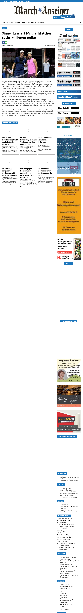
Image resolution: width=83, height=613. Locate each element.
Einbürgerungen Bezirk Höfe (68, 566)
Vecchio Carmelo (65, 559)
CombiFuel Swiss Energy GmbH (69, 561)
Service (23, 22)
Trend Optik (63, 597)
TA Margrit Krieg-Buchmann (65, 527)
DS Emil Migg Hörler (63, 531)
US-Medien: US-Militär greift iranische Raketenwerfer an (66, 144)
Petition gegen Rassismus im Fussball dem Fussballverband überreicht (27, 173)
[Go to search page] (80, 22)
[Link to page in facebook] (3, 42)
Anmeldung (40, 22)
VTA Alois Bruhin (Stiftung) (65, 537)
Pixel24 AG (63, 563)
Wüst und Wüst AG (65, 601)
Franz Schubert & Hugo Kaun (69, 506)
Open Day (63, 508)
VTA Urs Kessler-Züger (64, 520)
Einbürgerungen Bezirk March (69, 575)
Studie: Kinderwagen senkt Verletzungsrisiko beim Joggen (28, 140)
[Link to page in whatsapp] (6, 42)
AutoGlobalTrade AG (66, 564)
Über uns (33, 22)
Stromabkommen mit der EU (68, 512)
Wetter (5, 1)
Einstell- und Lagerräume (67, 479)
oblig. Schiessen (65, 573)
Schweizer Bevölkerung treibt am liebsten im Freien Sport (10, 140)
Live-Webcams (13, 1)
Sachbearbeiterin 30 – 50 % (68, 492)
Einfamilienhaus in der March (69, 481)
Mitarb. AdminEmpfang (67, 495)
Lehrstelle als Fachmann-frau (68, 497)
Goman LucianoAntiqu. (67, 599)
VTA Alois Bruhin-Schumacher (66, 543)
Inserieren (17, 22)
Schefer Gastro (64, 584)
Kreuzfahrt (63, 593)
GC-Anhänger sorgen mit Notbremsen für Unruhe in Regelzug (10, 171)
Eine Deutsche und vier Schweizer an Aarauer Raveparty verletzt (68, 157)
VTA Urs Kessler (62, 522)
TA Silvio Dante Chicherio (64, 518)
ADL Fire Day (64, 595)
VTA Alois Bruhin (62, 529)
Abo (12, 22)
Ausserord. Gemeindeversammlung (67, 569)
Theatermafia (64, 505)
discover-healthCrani (66, 586)
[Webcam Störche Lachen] (69, 463)
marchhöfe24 (64, 590)
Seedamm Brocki (65, 588)
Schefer (62, 606)
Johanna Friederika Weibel (68, 557)
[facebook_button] (80, 1)
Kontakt (28, 1)
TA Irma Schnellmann (63, 545)
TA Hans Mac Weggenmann (65, 547)
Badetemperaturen (66, 604)
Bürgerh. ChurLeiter (66, 490)
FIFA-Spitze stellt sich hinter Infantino (45, 139)
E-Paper (21, 1)
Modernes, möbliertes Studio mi (70, 477)
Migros (62, 608)
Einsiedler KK (64, 602)
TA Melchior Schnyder (63, 541)
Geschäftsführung (65, 488)
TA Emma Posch (62, 549)
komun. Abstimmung (66, 572)
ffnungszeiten (64, 577)
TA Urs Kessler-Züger (63, 535)
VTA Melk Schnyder (63, 533)
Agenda (28, 22)
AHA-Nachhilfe (64, 610)
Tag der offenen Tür (66, 510)
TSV (61, 592)
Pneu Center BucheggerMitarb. (69, 494)
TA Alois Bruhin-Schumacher (65, 524)
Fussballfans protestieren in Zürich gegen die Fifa (45, 171)
